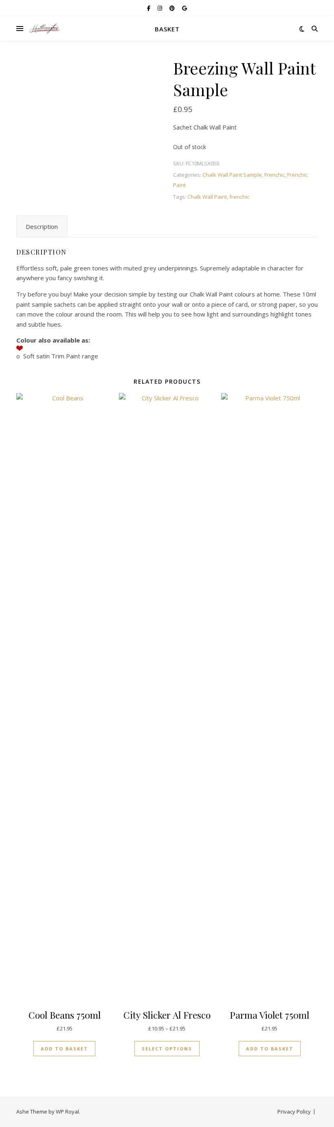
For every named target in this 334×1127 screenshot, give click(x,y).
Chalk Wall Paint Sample (232, 174)
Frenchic (274, 174)
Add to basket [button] (64, 1049)
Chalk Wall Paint (207, 196)
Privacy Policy (294, 1111)
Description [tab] (42, 226)
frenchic (239, 196)
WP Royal (67, 1111)
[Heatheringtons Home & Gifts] (45, 29)
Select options (167, 1049)
